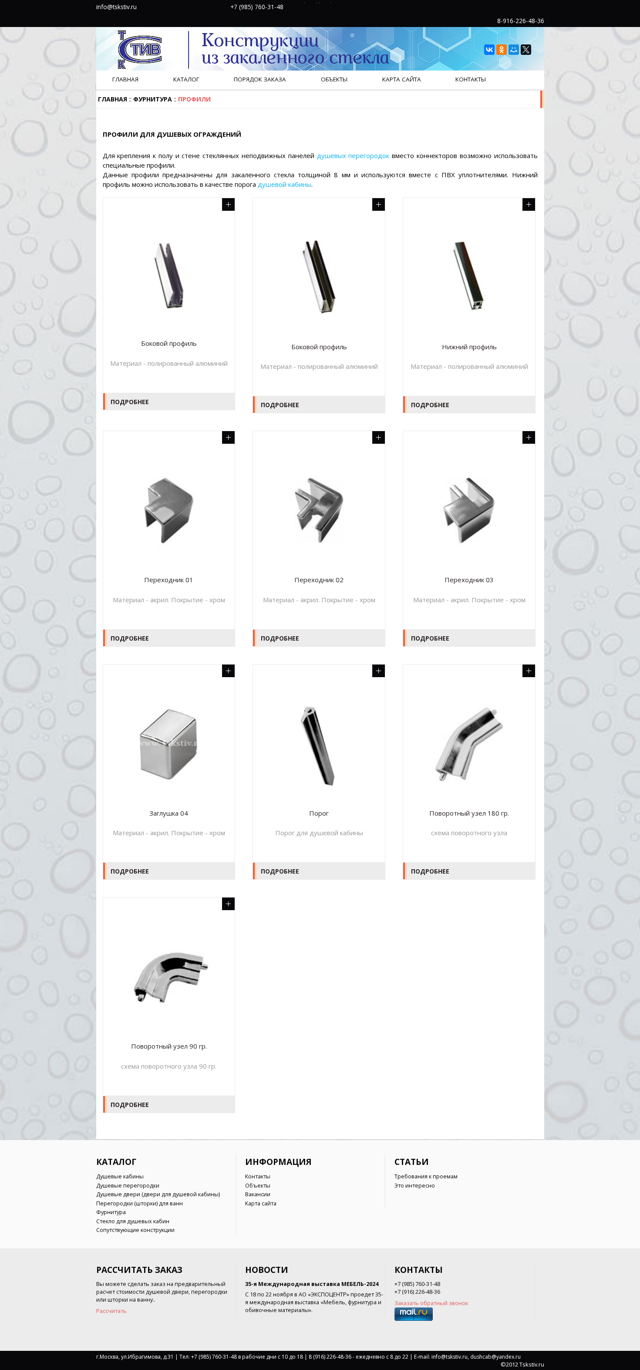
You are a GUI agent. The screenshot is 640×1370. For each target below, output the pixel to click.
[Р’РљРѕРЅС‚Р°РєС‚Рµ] (489, 49)
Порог (319, 813)
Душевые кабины (120, 1176)
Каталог (186, 79)
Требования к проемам (426, 1176)
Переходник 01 (168, 580)
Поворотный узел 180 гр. (469, 813)
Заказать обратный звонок (431, 1303)
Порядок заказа (260, 79)
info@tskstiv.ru (116, 7)
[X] (526, 49)
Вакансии (257, 1194)
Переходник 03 (469, 580)
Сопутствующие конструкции (135, 1230)
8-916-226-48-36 (520, 21)
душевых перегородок (353, 155)
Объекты (334, 79)
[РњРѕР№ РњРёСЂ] (514, 49)
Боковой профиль (169, 343)
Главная (125, 79)
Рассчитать (111, 1311)
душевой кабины (284, 184)
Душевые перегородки (127, 1185)
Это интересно (414, 1185)
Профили (194, 99)
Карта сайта (401, 79)
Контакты (470, 79)
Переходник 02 (319, 580)
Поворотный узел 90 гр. (169, 1046)
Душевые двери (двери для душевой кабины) (158, 1194)
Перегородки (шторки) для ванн (139, 1203)
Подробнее (130, 402)
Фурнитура (152, 99)
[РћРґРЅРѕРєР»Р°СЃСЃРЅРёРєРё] (501, 49)
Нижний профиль (469, 347)
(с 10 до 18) (317, 6)
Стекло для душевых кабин (132, 1221)
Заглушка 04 (168, 813)
